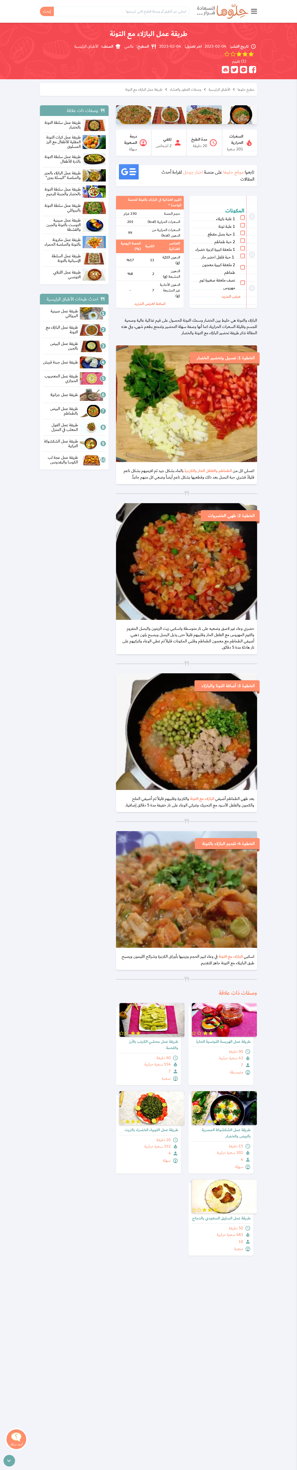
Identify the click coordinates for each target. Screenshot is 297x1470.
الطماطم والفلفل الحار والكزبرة (208, 470)
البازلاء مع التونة (202, 798)
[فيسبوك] (252, 69)
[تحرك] (9, 1461)
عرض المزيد (231, 296)
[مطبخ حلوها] (222, 11)
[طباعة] (225, 69)
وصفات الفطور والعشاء (185, 89)
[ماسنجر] (243, 69)
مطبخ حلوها (246, 89)
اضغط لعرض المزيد (149, 304)
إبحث (47, 11)
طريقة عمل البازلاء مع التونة (143, 89)
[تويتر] (234, 69)
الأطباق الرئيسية (219, 89)
